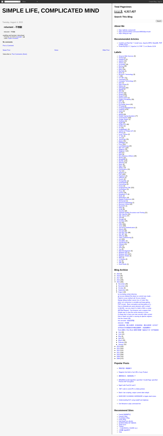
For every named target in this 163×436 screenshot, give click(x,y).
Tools (120, 226)
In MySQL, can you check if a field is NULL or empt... (135, 308)
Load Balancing (124, 146)
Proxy (121, 191)
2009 (118, 356)
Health (121, 123)
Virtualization (123, 242)
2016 (118, 280)
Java (120, 137)
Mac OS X (122, 147)
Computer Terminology (126, 81)
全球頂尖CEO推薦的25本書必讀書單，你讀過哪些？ (134, 327)
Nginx (120, 166)
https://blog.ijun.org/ (125, 33)
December (121, 284)
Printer (121, 186)
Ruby (120, 207)
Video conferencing (125, 237)
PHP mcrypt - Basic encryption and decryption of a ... (135, 304)
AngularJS (122, 59)
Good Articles (123, 118)
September (122, 290)
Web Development (125, 251)
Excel (120, 103)
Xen (120, 261)
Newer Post (6, 50)
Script (121, 209)
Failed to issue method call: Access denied (131, 298)
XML (120, 262)
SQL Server (122, 216)
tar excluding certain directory (127, 294)
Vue (120, 249)
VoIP (120, 246)
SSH (120, 217)
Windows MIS (123, 254)
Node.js (121, 167)
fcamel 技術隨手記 (125, 414)
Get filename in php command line (130, 403)
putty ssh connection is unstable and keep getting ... (135, 302)
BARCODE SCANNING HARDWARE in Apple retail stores (137, 396)
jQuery (121, 141)
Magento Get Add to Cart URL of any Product (133, 372)
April (120, 338)
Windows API (123, 252)
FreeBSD (122, 109)
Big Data (121, 71)
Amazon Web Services (126, 56)
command (122, 79)
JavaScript (122, 139)
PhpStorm (122, 176)
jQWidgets (122, 142)
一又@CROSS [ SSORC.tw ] (128, 428)
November (121, 286)
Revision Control (124, 204)
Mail (120, 152)
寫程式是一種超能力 (125, 368)
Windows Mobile (124, 256)
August (120, 292)
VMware (121, 244)
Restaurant (122, 201)
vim (120, 239)
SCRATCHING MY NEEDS (127, 423)
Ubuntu (121, 229)
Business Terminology (126, 74)
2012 (118, 350)
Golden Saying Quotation (127, 116)
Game (121, 111)
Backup (121, 66)
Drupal (121, 94)
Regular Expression (125, 199)
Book (120, 73)
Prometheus (123, 189)
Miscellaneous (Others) (126, 156)
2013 (118, 348)
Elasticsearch (123, 98)
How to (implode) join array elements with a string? (134, 306)
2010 (118, 354)
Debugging (122, 88)
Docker (121, 93)
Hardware (122, 121)
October (121, 288)
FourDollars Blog (124, 418)
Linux (120, 144)
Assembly (122, 64)
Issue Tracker (123, 134)
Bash (120, 68)
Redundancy (123, 197)
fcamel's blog (123, 416)
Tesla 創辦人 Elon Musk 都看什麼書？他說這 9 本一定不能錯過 (138, 330)
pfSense (121, 172)
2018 (118, 276)
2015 (118, 282)
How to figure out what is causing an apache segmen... (135, 316)
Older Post (106, 50)
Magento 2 (122, 151)
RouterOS (122, 206)
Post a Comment (8, 45)
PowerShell (122, 182)
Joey (120, 432)
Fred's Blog (122, 419)
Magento (121, 149)
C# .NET (121, 78)
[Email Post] (23, 37)
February (121, 342)
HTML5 (121, 126)
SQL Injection (123, 214)
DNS (120, 91)
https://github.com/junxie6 (127, 30)
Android (121, 58)
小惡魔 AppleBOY (124, 430)
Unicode (121, 231)
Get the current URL (124, 318)
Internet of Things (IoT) (126, 131)
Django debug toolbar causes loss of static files (133, 300)
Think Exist (122, 424)
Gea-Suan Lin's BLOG (126, 421)
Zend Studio (123, 264)
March (120, 340)
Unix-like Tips (123, 232)
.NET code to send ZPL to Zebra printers (132, 389)
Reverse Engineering (125, 202)
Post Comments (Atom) (19, 54)
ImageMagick (123, 129)
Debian (121, 86)
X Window (122, 259)
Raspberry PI (123, 194)
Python (121, 192)
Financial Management (126, 108)
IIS (120, 128)
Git (120, 113)
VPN (120, 247)
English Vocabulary (13, 38)
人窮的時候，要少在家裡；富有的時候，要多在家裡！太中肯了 (138, 325)
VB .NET (122, 234)
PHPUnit (121, 177)
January (121, 344)
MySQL (121, 161)
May (120, 336)
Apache (121, 61)
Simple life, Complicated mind (50, 10)
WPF (120, 257)
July (119, 332)
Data (120, 83)
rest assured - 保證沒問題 (126, 320)
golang (121, 114)
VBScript (122, 236)
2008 (118, 358)
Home (56, 50)
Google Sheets (123, 119)
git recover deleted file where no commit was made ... (135, 296)
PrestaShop (122, 184)
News (120, 164)
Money (121, 157)
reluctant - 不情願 (13, 27)
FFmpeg (121, 106)
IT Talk (121, 136)
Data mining (122, 84)
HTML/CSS (122, 124)
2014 (118, 346)
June (120, 334)
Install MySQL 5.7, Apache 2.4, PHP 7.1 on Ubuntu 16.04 (137, 46)
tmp (120, 222)
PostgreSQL (123, 181)
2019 (118, 274)
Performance (123, 169)
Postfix (121, 179)
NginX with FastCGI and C (127, 385)
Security (121, 211)
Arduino (121, 63)
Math (120, 154)
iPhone (121, 132)
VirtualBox (122, 241)
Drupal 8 (121, 96)
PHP (120, 174)
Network (121, 162)
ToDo (120, 224)
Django (121, 89)
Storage (121, 219)
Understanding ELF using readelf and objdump (133, 400)
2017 (118, 278)
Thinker (121, 426)
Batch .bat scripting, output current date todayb (134, 392)
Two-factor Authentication (127, 227)
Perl (120, 171)
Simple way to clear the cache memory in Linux (133, 312)
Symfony (122, 221)
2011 (118, 352)
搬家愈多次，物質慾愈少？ (127, 376)
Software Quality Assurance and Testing (131, 212)
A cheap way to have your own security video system (135, 314)
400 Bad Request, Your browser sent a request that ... (135, 310)
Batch (121, 69)
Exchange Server (124, 104)
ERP (120, 101)
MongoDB (122, 159)
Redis (120, 196)
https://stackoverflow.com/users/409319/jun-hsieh (135, 32)
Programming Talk (124, 187)
